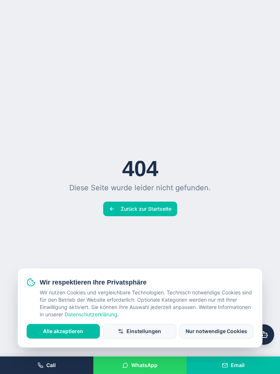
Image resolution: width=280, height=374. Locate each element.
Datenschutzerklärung (91, 314)
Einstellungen (144, 331)
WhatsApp (144, 365)
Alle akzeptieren (63, 331)
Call (51, 365)
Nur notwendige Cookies (216, 331)
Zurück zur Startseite (146, 209)
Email (238, 365)
